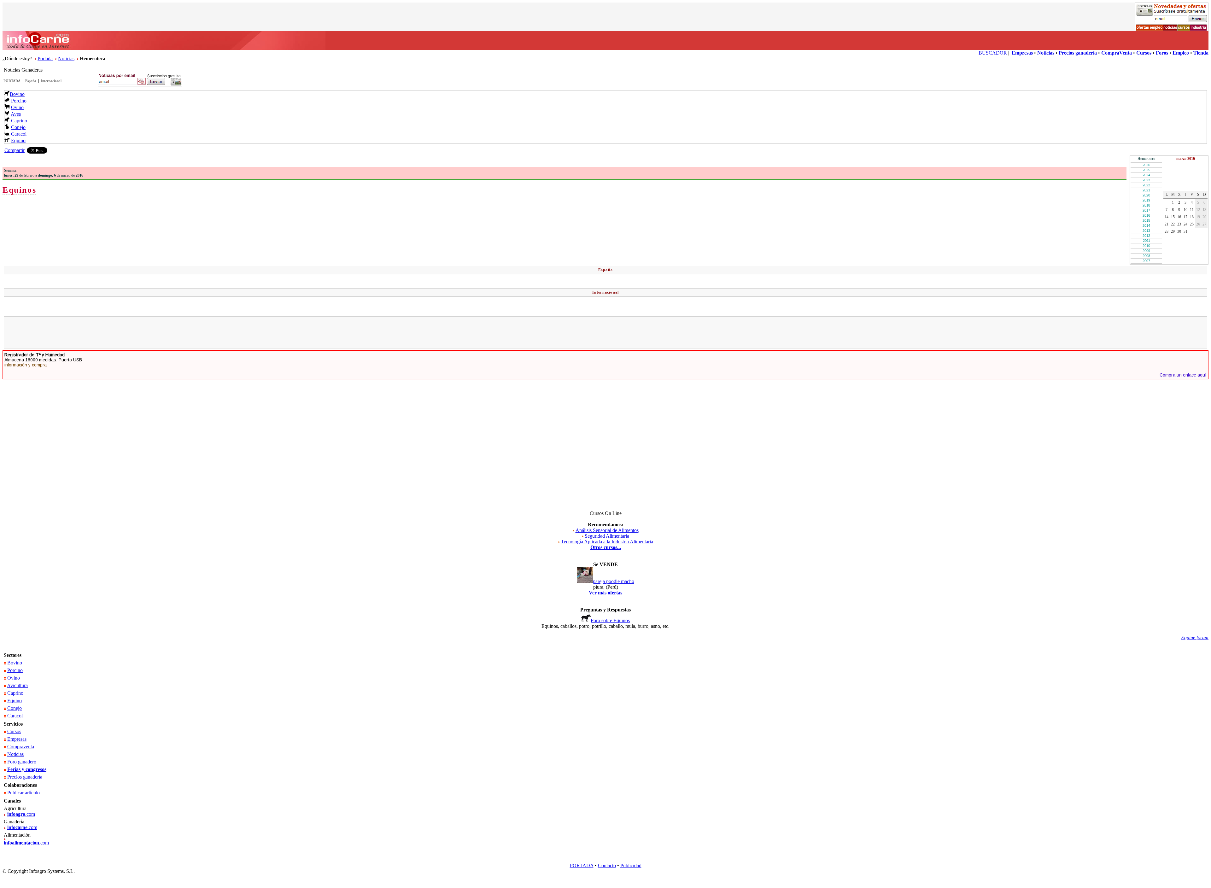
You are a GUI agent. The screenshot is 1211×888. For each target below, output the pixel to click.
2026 (1146, 165)
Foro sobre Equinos (610, 620)
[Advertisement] (605, 332)
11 (1192, 209)
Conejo (18, 127)
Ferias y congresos (26, 769)
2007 (1146, 261)
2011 (1146, 240)
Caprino (19, 120)
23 (1179, 224)
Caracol (18, 134)
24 (1185, 224)
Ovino (17, 107)
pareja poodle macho (613, 581)
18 (1192, 217)
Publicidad (630, 865)
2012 (1146, 235)
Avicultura (17, 685)
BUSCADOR (993, 53)
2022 (1146, 185)
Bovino (17, 94)
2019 (1146, 200)
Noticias (66, 58)
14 (1166, 217)
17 (1185, 217)
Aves (16, 114)
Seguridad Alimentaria (607, 536)
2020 (1146, 195)
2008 (1146, 256)
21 (1166, 224)
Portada (45, 58)
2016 (1146, 215)
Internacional (51, 81)
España (30, 81)
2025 (1146, 170)
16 (1179, 217)
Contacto (607, 865)
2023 (1146, 180)
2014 (1146, 225)
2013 (1146, 230)
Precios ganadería (24, 777)
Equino (18, 140)
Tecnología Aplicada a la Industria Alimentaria (607, 541)
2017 (1146, 210)
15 (1173, 217)
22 (1173, 224)
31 (1185, 231)
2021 (1146, 190)
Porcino (18, 100)
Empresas (16, 739)
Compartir (14, 150)
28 (1166, 231)
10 (1185, 209)
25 (1192, 224)
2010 (1146, 246)
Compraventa (20, 746)
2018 (1146, 205)
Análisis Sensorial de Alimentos (607, 530)
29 (1173, 231)
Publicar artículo (23, 792)
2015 (1146, 220)
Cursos (14, 731)
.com (21, 814)
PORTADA (11, 81)
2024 (1146, 175)
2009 (1146, 251)
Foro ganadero (21, 761)
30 (1179, 231)
